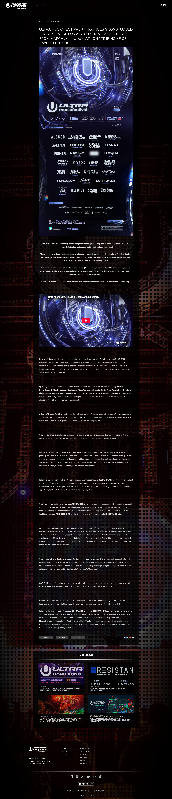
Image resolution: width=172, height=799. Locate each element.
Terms (90, 795)
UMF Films (83, 757)
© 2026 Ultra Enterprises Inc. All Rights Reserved (86, 791)
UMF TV (82, 760)
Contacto (65, 754)
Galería (78, 5)
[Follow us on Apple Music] (86, 784)
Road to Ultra (84, 751)
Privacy (82, 795)
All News (62, 637)
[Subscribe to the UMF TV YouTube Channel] (88, 777)
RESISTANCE (84, 754)
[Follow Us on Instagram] (77, 777)
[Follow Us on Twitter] (82, 777)
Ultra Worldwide (85, 748)
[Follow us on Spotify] (100, 777)
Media (59, 5)
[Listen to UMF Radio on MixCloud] (94, 777)
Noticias (45, 5)
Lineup (36, 5)
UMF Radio (83, 763)
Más (51, 5)
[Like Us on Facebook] (71, 777)
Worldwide (68, 5)
